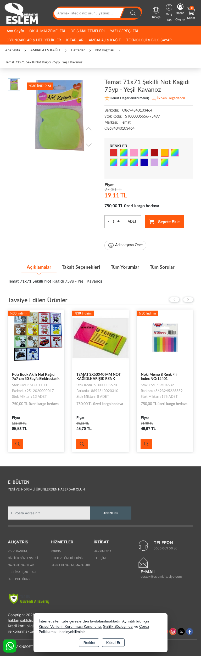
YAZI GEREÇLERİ (124, 31)
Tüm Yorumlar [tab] (125, 267)
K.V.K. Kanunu (18, 551)
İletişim (100, 558)
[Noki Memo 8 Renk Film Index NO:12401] (165, 337)
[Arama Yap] (133, 13)
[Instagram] (172, 631)
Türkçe (156, 17)
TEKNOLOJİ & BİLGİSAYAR (149, 40)
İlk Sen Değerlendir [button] (171, 98)
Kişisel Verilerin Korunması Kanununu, (70, 627)
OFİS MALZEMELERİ (87, 31)
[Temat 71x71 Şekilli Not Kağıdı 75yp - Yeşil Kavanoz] (60, 116)
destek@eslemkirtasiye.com (161, 576)
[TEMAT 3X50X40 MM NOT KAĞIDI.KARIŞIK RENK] (100, 337)
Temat (126, 122)
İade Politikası (19, 579)
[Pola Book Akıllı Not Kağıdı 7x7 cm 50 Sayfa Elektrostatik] (36, 337)
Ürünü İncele (17, 444)
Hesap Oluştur (180, 16)
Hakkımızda (102, 551)
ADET (132, 221)
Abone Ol (110, 513)
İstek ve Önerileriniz (67, 558)
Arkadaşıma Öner (129, 245)
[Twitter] (181, 631)
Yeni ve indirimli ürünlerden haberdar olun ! (47, 489)
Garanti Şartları (21, 565)
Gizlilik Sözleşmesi (23, 558)
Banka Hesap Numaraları (70, 565)
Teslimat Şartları (22, 572)
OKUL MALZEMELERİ (47, 31)
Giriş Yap (169, 17)
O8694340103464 (119, 128)
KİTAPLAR (74, 40)
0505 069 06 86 (165, 548)
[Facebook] (189, 631)
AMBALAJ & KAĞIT (105, 40)
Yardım (56, 551)
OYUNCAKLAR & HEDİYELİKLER (34, 40)
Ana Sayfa (15, 31)
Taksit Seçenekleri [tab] (81, 267)
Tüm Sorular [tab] (162, 267)
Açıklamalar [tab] (39, 267)
